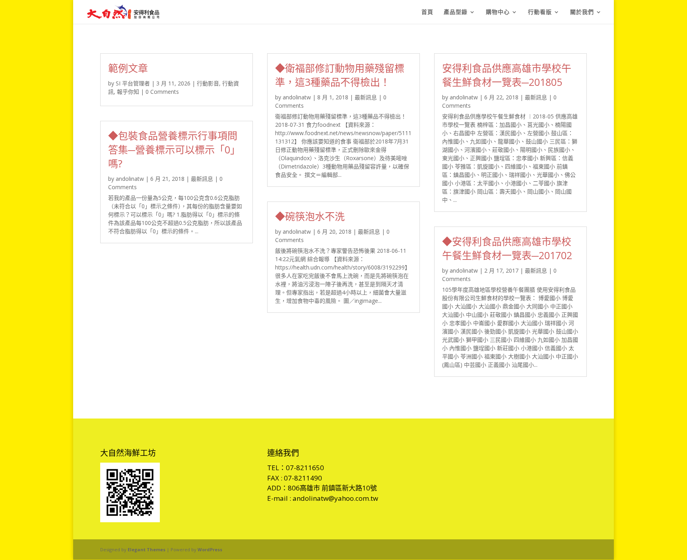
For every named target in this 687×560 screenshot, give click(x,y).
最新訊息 (202, 178)
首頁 (427, 12)
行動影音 (208, 83)
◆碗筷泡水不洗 (310, 216)
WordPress (210, 549)
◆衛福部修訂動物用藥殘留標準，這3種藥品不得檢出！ (339, 75)
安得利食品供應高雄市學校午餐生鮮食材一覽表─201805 (506, 75)
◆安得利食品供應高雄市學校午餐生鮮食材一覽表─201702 (507, 248)
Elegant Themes (146, 549)
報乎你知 (128, 91)
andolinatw (130, 178)
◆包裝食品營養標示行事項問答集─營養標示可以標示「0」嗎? (174, 149)
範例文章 (128, 68)
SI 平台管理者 (133, 83)
